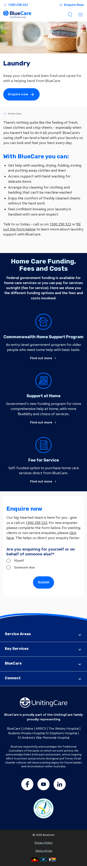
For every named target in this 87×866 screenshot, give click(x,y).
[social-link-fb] (27, 784)
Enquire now (18, 94)
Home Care (14, 113)
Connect (13, 678)
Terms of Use (43, 851)
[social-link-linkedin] (60, 784)
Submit (43, 582)
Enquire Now (74, 4)
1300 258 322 (18, 4)
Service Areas (18, 634)
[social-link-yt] (43, 784)
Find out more (41, 358)
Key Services (17, 648)
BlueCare (13, 663)
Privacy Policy (43, 842)
